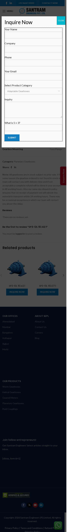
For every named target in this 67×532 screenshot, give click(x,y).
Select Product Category (18, 85)
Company (10, 43)
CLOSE (61, 20)
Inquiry (8, 99)
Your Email (10, 71)
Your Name (11, 29)
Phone (8, 57)
